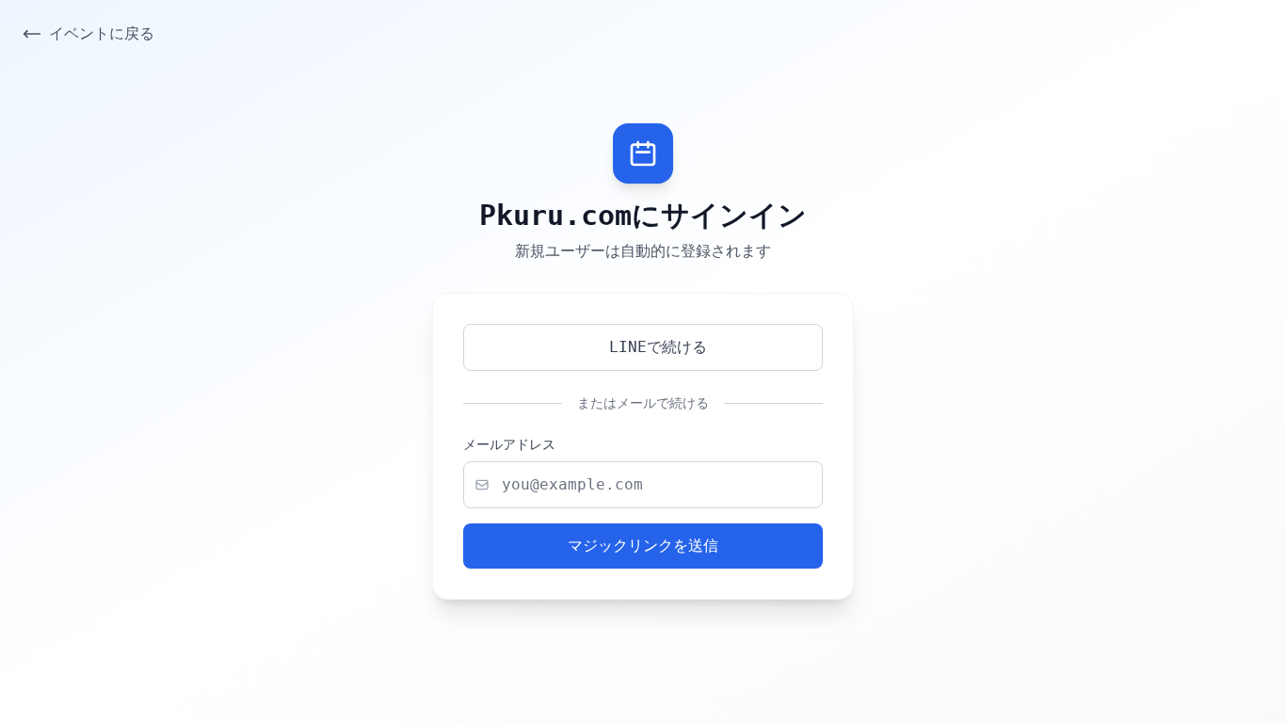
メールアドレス (509, 444)
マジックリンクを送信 (643, 545)
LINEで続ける (658, 347)
